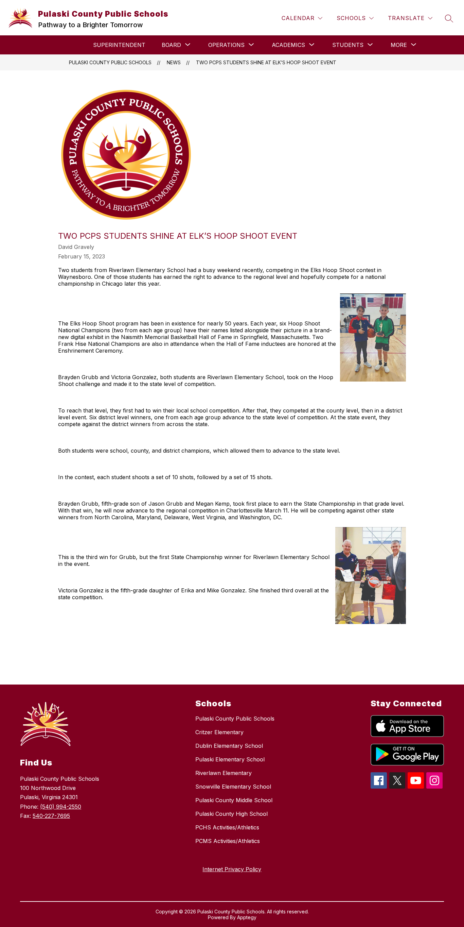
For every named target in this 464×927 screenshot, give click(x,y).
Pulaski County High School (231, 813)
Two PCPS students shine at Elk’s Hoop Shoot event (266, 62)
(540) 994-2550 (60, 806)
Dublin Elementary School (229, 745)
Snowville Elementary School (233, 786)
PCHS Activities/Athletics (227, 827)
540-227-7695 (51, 815)
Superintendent (119, 44)
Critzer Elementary (219, 732)
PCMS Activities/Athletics (227, 841)
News (174, 62)
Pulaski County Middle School (233, 800)
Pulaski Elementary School (230, 759)
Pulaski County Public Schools (110, 62)
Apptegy (246, 917)
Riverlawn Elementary (223, 773)
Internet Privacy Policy (231, 869)
